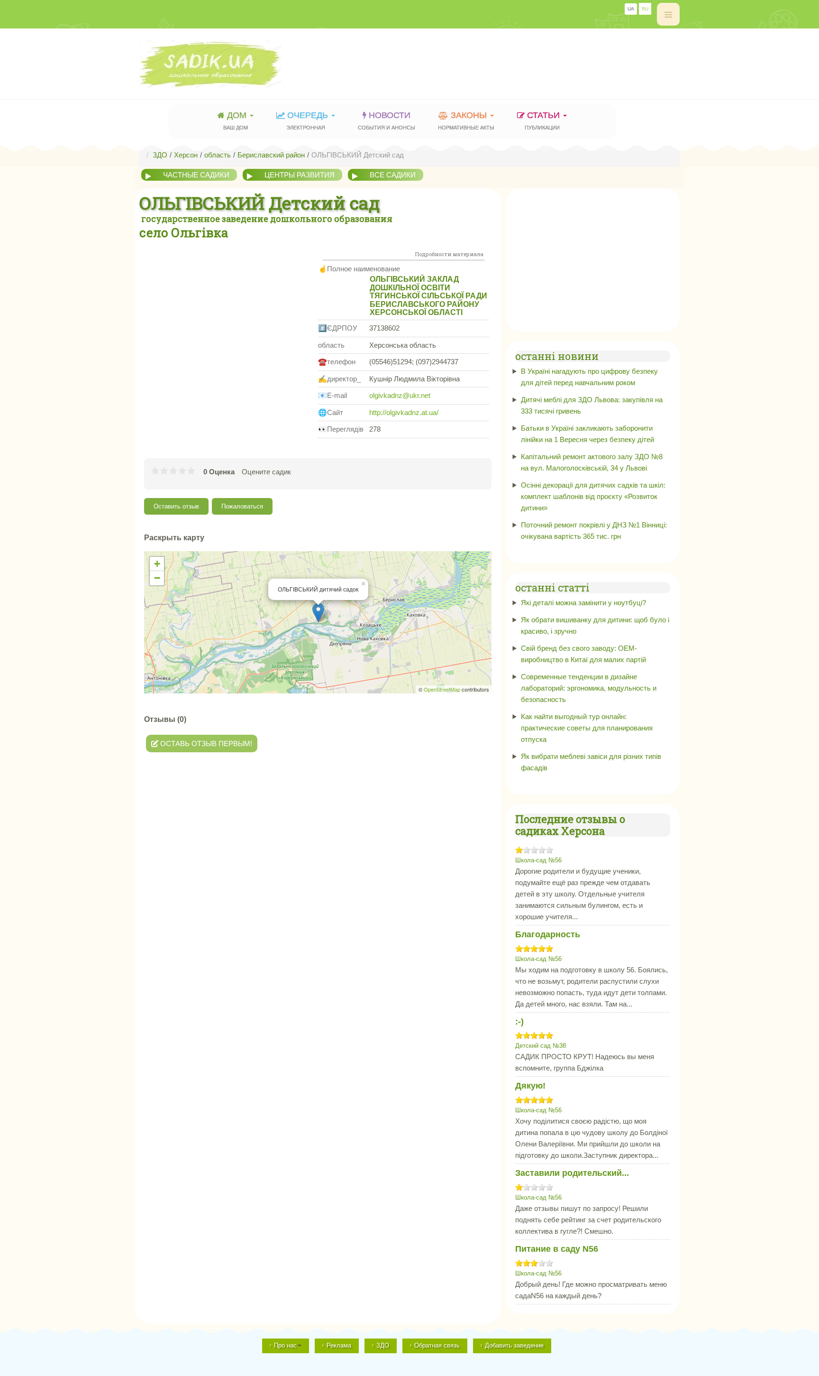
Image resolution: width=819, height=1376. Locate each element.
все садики (393, 175)
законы (466, 120)
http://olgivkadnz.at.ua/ (403, 412)
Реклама (339, 1345)
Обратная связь (437, 1345)
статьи (544, 120)
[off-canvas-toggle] (668, 14)
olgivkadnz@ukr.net (399, 395)
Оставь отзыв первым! (205, 743)
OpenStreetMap (442, 689)
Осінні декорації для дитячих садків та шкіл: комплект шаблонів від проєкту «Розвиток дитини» (593, 496)
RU (645, 8)
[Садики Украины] (237, 64)
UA (631, 8)
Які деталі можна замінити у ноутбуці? (583, 603)
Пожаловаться (242, 506)
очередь (308, 120)
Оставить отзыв (176, 506)
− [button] (157, 578)
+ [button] (157, 564)
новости (386, 120)
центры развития (299, 175)
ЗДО (382, 1345)
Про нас (285, 1345)
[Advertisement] (507, 59)
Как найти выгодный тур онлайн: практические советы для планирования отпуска (587, 727)
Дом (236, 120)
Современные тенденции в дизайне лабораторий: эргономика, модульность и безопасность (588, 688)
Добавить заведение (514, 1345)
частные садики (196, 175)
